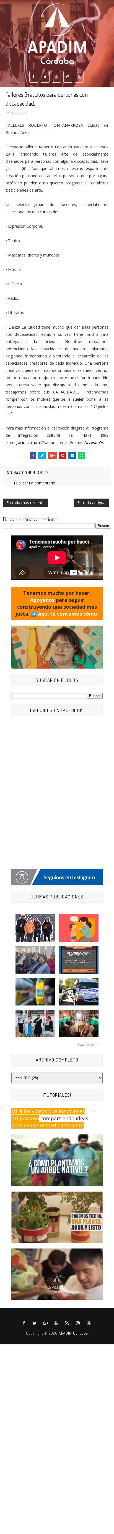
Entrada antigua (91, 502)
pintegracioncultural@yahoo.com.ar (37, 442)
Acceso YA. (94, 442)
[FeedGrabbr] (57, 1045)
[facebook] (33, 77)
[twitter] (45, 77)
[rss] (67, 1323)
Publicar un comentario (34, 483)
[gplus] (46, 1323)
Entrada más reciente (25, 502)
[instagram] (67, 77)
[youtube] (56, 77)
